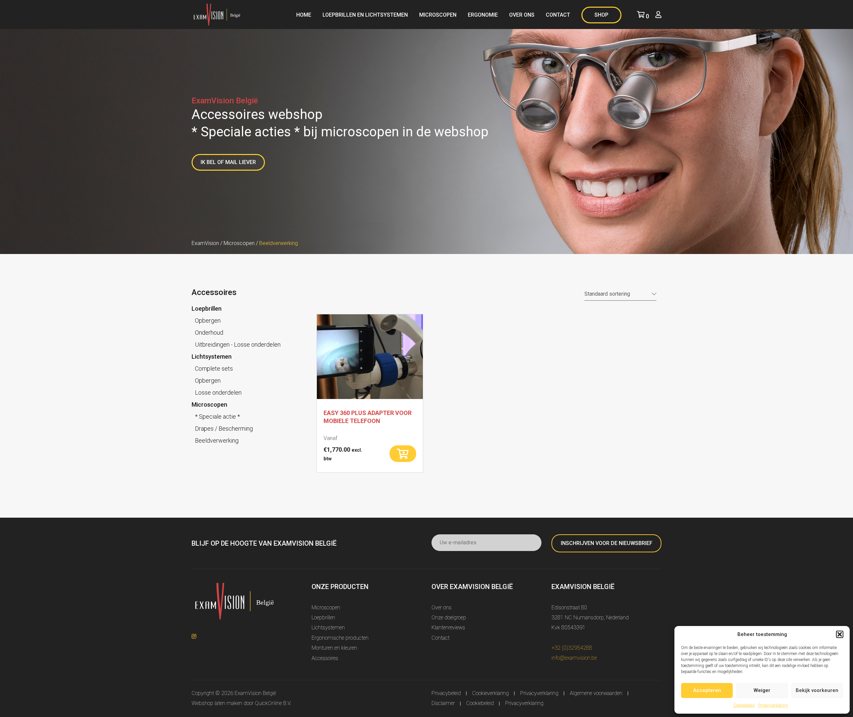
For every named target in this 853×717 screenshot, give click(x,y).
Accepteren (707, 690)
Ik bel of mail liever (228, 162)
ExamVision (205, 243)
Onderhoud (209, 332)
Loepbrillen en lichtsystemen (365, 15)
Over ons (521, 15)
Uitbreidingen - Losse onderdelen (238, 344)
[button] (839, 634)
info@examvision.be (574, 658)
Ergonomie (483, 15)
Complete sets (214, 368)
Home (303, 15)
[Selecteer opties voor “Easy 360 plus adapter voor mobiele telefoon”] (403, 453)
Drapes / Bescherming (224, 428)
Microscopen (437, 15)
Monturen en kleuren (334, 648)
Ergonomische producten (340, 638)
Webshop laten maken (217, 703)
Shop (601, 15)
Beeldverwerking (217, 440)
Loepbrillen (207, 308)
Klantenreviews (448, 627)
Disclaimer (443, 703)
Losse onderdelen (218, 392)
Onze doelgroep (448, 617)
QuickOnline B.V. (273, 703)
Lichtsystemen (212, 356)
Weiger (762, 690)
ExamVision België (255, 693)
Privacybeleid (446, 693)
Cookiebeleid (744, 705)
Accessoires (325, 658)
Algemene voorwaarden (596, 693)
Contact (558, 15)
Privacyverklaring (773, 705)
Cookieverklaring (490, 693)
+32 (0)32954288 (571, 648)
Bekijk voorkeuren (817, 690)
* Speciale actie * (217, 416)
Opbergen (208, 320)
